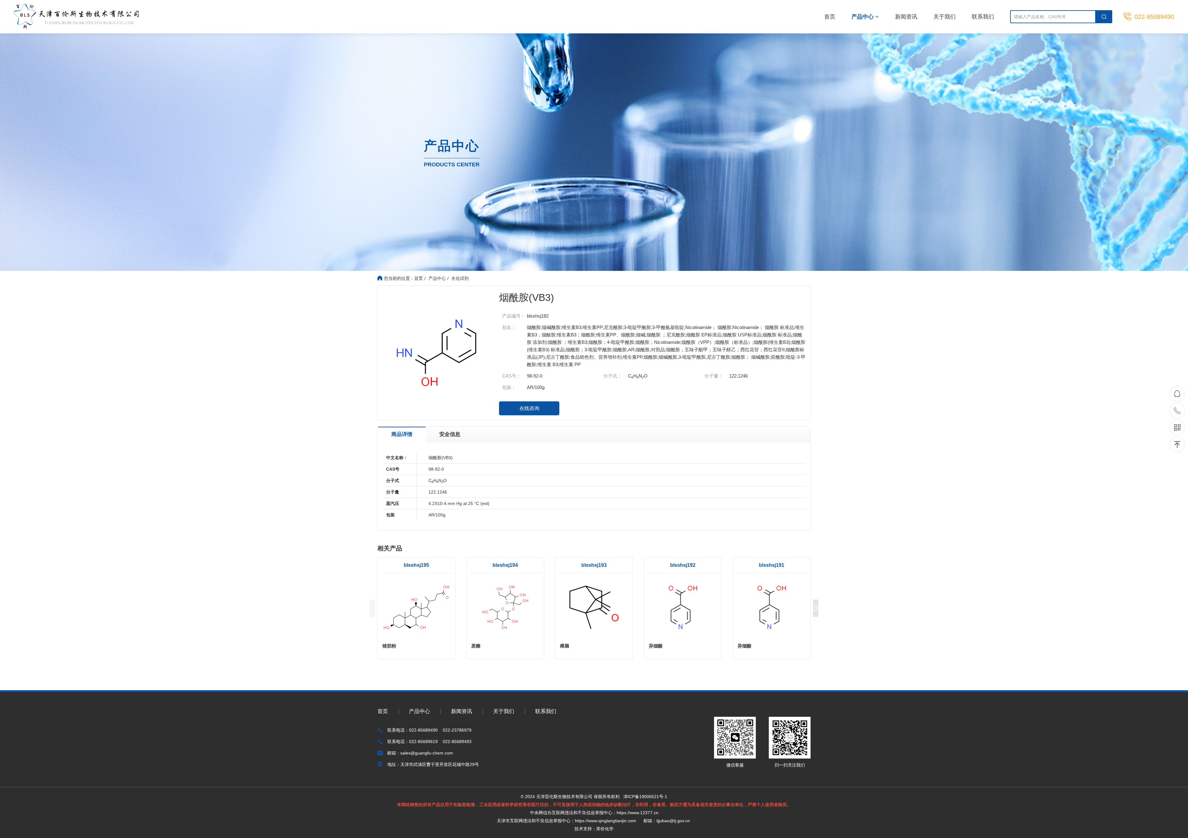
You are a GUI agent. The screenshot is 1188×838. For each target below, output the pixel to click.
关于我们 (944, 17)
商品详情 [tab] (401, 434)
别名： (509, 327)
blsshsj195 (416, 565)
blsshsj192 (682, 565)
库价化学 (604, 828)
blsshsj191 (771, 565)
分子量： (713, 375)
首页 (829, 17)
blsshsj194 (505, 565)
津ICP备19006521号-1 (645, 796)
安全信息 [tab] (449, 434)
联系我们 (983, 17)
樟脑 (564, 645)
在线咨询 (529, 408)
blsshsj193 (594, 565)
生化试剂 (460, 278)
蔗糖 (475, 645)
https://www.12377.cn (637, 812)
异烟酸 (656, 645)
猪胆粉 (389, 645)
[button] (815, 608)
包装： (509, 387)
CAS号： (511, 375)
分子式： (612, 375)
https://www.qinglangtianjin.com (605, 820)
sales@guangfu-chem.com (426, 752)
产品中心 (863, 17)
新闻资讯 (906, 17)
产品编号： (513, 316)
